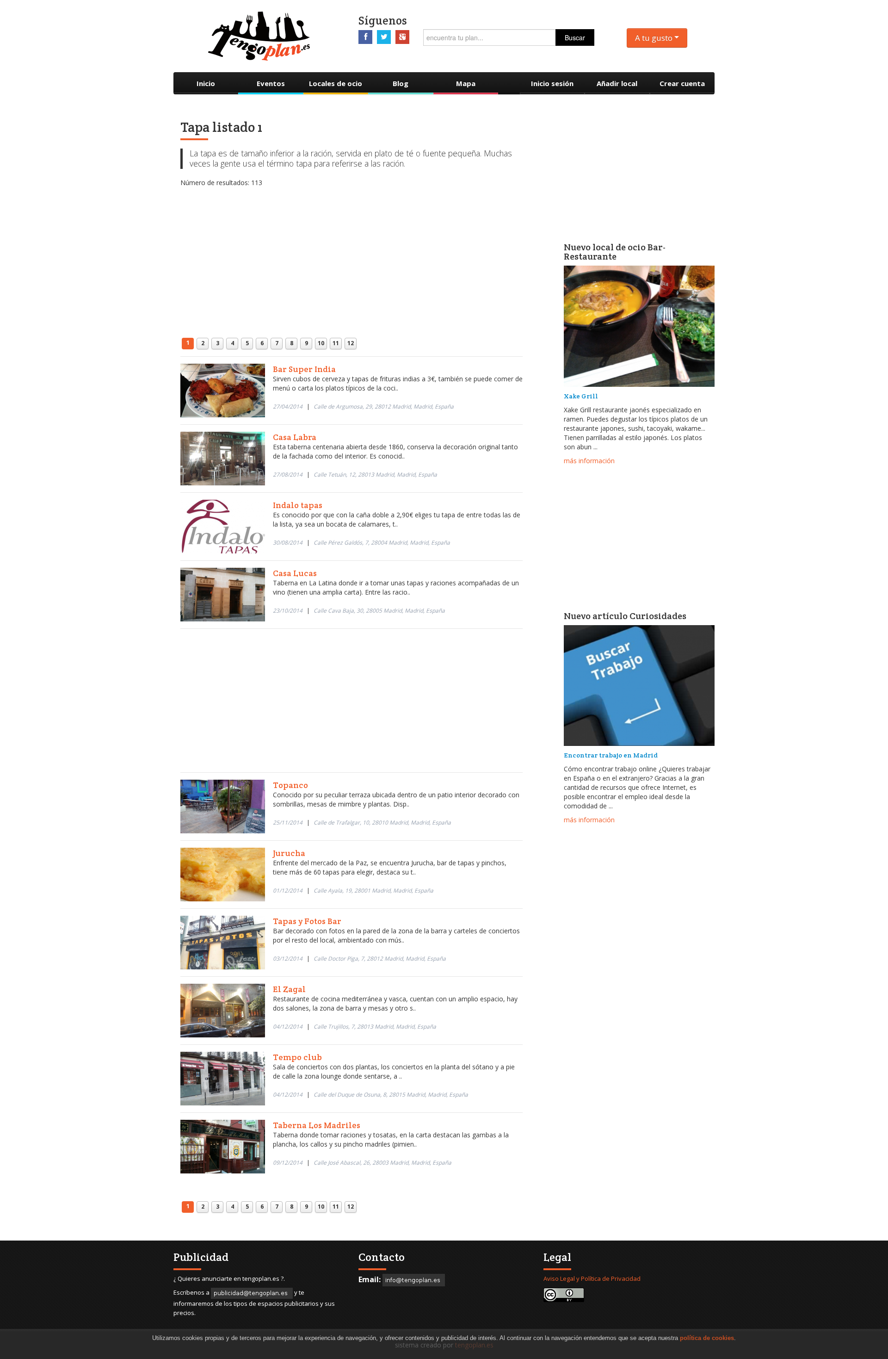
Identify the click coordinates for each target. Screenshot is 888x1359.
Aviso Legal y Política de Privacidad (592, 1278)
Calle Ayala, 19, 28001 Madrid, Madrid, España (373, 890)
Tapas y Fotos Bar (307, 921)
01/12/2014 (287, 890)
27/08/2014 (287, 474)
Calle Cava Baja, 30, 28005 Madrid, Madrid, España (379, 610)
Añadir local (617, 83)
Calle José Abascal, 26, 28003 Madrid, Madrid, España (382, 1163)
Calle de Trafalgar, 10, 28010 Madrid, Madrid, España (382, 822)
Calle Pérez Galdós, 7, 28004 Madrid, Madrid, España (382, 542)
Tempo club (297, 1057)
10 (321, 343)
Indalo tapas (297, 505)
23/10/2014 (287, 610)
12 (350, 343)
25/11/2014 (287, 822)
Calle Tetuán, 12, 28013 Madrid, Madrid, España (375, 474)
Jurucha (289, 853)
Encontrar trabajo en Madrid (611, 755)
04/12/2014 (287, 1026)
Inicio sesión (552, 83)
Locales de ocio (335, 83)
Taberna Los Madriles (316, 1125)
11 (336, 343)
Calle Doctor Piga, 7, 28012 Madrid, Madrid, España (380, 958)
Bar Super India (304, 369)
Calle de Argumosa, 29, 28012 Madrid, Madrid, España (384, 406)
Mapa (465, 83)
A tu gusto (654, 37)
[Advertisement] (351, 252)
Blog (400, 83)
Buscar (575, 37)
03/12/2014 (287, 958)
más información (589, 460)
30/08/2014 (287, 542)
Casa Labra (294, 437)
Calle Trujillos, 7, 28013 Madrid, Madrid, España (375, 1026)
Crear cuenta (682, 83)
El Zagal (289, 989)
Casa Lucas (295, 573)
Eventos (271, 83)
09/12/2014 (287, 1163)
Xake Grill (581, 396)
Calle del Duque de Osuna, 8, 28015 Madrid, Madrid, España (391, 1094)
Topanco (290, 785)
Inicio (206, 83)
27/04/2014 (287, 406)
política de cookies (707, 1337)
